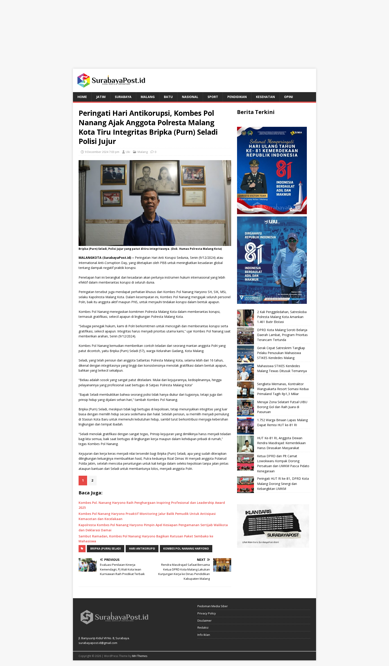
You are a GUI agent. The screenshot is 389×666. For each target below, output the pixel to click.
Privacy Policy (206, 613)
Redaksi (202, 627)
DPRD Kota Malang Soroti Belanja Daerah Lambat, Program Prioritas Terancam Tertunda (282, 335)
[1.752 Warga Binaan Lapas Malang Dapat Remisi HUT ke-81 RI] (245, 426)
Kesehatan (265, 97)
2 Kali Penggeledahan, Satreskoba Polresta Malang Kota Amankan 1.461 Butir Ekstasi (282, 317)
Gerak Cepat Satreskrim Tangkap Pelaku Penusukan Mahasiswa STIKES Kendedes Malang (281, 353)
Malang (148, 97)
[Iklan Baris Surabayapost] (273, 545)
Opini (288, 97)
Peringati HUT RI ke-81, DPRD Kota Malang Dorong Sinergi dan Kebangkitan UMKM (283, 483)
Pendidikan (237, 97)
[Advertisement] (194, 31)
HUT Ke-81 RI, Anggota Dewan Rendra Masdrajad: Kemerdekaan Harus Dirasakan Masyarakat (281, 443)
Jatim (101, 97)
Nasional (190, 97)
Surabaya (123, 97)
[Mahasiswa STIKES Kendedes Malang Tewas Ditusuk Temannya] (245, 372)
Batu (168, 97)
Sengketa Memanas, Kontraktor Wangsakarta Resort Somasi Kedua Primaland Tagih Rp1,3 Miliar (283, 389)
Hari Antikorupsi (142, 548)
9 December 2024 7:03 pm (102, 152)
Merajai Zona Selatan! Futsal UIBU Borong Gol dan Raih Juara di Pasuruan (282, 407)
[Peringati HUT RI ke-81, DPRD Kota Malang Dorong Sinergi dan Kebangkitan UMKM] (245, 484)
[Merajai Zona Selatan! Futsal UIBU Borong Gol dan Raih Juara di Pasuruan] (245, 408)
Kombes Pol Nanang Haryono (186, 548)
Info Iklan (203, 635)
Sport (213, 97)
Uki (128, 152)
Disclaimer (204, 620)
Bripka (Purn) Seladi (105, 548)
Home (82, 97)
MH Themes (139, 656)
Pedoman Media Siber (212, 606)
